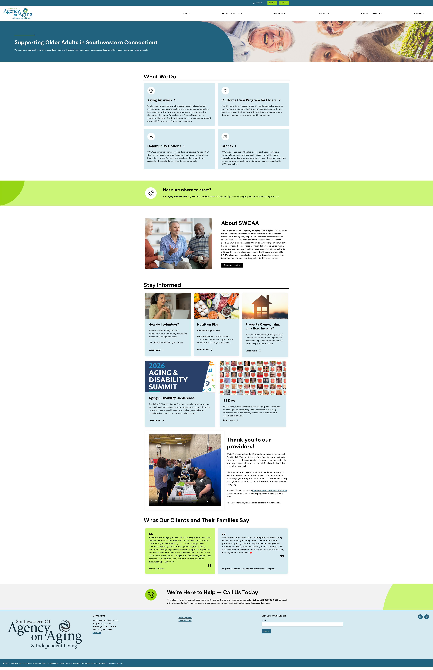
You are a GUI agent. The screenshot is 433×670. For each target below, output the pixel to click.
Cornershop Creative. (114, 663)
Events (272, 3)
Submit (266, 631)
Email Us (97, 632)
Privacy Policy (185, 617)
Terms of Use (184, 620)
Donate (284, 3)
